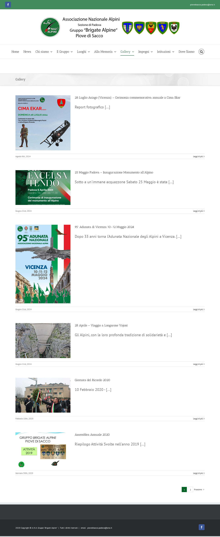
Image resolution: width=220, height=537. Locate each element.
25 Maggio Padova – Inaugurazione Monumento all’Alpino (114, 172)
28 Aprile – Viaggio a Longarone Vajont (101, 325)
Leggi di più (198, 156)
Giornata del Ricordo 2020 (92, 380)
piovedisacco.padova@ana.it (202, 4)
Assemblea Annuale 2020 (92, 435)
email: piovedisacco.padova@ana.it (96, 528)
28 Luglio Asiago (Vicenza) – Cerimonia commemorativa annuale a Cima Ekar (127, 97)
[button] (201, 51)
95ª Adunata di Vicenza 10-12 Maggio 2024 (104, 227)
